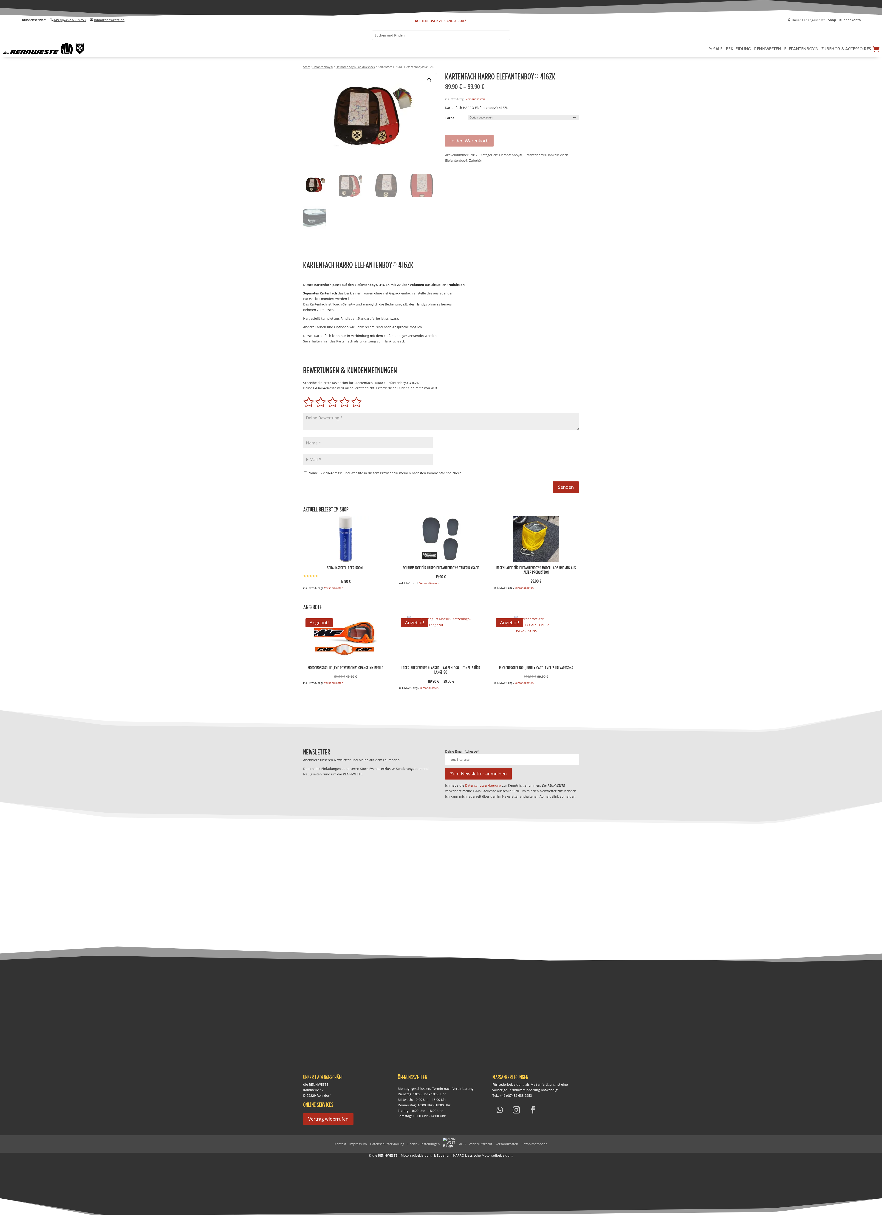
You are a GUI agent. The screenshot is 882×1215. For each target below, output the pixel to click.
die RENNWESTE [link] (315, 1084)
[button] (429, 80)
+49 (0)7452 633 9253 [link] (70, 20)
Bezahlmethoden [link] (534, 1144)
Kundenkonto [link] (850, 20)
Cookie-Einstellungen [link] (423, 1144)
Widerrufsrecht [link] (480, 1144)
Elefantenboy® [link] (801, 48)
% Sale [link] (716, 48)
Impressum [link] (358, 1144)
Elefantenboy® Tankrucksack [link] (355, 67)
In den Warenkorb (469, 141)
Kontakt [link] (340, 1144)
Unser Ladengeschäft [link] (806, 20)
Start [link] (306, 67)
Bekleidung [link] (738, 48)
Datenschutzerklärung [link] (387, 1144)
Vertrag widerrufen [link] (328, 1119)
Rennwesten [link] (767, 48)
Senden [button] (566, 487)
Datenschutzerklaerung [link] (483, 785)
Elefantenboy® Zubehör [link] (463, 160)
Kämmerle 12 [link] (313, 1090)
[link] (43, 49)
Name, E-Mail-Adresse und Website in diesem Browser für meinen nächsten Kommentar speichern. (385, 473)
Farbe (449, 118)
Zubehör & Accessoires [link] (846, 48)
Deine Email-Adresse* (462, 751)
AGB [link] (462, 1144)
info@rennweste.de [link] (109, 20)
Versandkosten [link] (475, 99)
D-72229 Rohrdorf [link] (317, 1095)
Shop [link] (832, 20)
